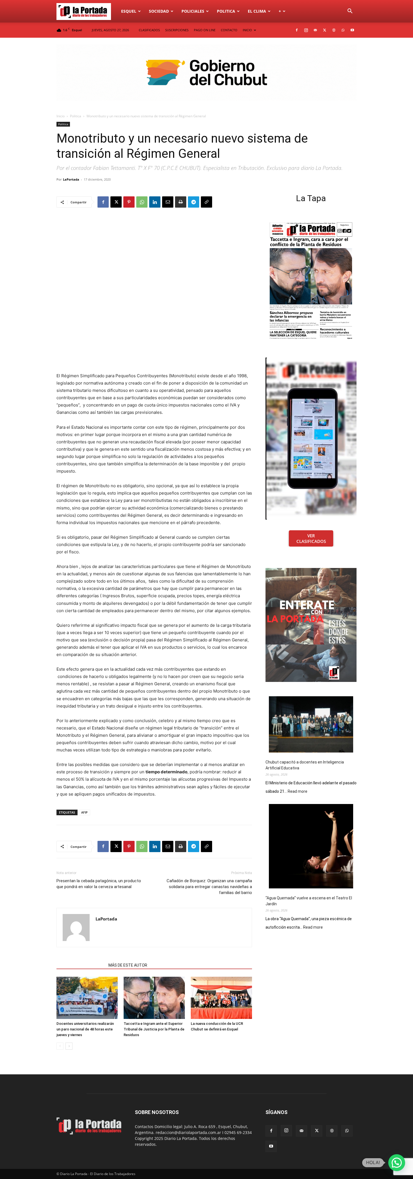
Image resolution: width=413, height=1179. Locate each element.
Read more (297, 791)
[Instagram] (306, 30)
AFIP (84, 812)
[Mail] (315, 30)
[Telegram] (193, 202)
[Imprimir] (180, 202)
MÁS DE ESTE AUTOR (127, 965)
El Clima (257, 11)
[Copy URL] (206, 202)
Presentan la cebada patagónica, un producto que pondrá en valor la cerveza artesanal (98, 883)
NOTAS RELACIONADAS (81, 965)
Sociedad (159, 11)
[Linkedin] (154, 202)
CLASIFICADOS (149, 30)
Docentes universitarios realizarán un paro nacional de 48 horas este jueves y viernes (85, 1029)
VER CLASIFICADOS (311, 538)
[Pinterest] (129, 202)
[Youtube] (352, 30)
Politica (226, 11)
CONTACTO (229, 30)
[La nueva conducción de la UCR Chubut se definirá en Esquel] (221, 998)
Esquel (128, 11)
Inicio (60, 116)
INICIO (247, 30)
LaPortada (71, 179)
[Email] (167, 202)
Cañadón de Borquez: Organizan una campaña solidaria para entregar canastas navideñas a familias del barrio (209, 886)
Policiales (192, 11)
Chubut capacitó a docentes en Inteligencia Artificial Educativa (305, 765)
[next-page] (68, 1046)
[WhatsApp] (343, 30)
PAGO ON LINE (204, 30)
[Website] (334, 30)
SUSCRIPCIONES (177, 30)
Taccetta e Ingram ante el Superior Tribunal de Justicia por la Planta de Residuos (154, 1029)
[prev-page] (59, 1046)
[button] (350, 11)
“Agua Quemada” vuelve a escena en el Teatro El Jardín (309, 901)
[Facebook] (296, 30)
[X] (324, 30)
